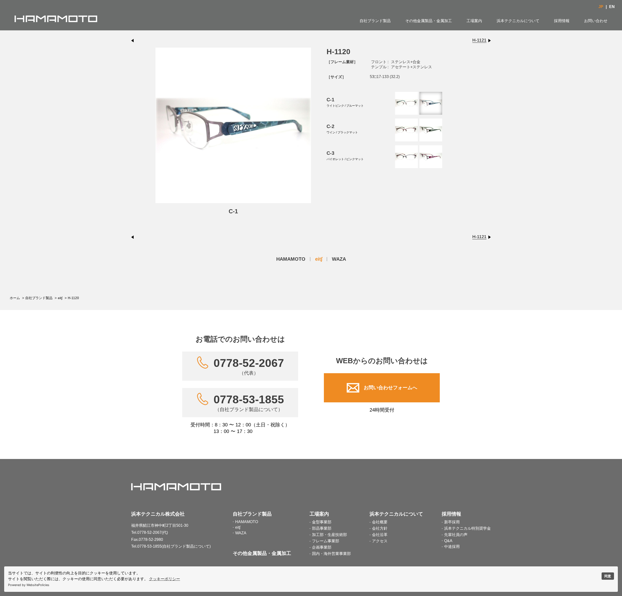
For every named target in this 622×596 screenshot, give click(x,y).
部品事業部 (321, 528)
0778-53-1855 (249, 402)
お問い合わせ (595, 21)
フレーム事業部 (325, 541)
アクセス (380, 541)
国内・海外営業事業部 (331, 554)
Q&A (448, 541)
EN (612, 7)
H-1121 (479, 40)
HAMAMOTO (290, 259)
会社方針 (380, 528)
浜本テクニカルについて (518, 21)
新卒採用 (452, 522)
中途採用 (452, 546)
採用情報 (562, 21)
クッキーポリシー (164, 579)
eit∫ (318, 259)
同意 (607, 576)
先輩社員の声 (455, 535)
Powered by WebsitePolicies (28, 585)
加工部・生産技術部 (329, 535)
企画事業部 (321, 547)
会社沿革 (380, 535)
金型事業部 (321, 522)
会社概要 (380, 522)
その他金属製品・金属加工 (428, 21)
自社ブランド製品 (375, 21)
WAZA (339, 259)
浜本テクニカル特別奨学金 (467, 528)
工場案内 (474, 21)
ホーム (15, 298)
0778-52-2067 (249, 366)
